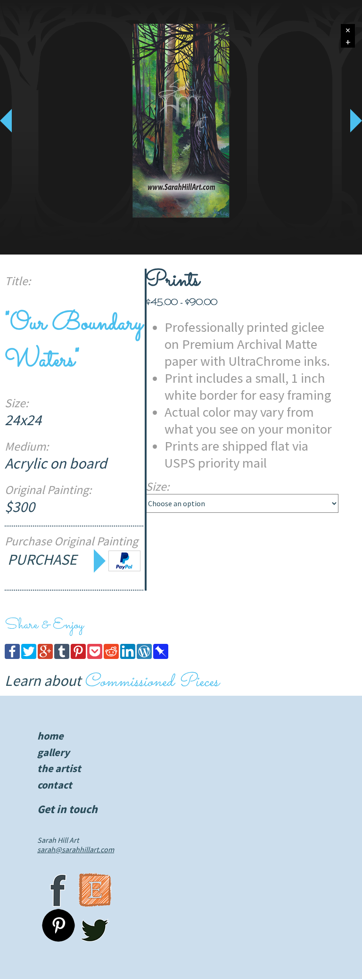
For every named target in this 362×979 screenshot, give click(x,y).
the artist (59, 768)
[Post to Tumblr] (61, 656)
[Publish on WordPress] (144, 656)
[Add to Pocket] (94, 656)
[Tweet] (28, 656)
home (50, 735)
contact (54, 784)
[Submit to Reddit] (111, 656)
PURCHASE (44, 559)
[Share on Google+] (45, 656)
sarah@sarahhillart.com (75, 849)
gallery (53, 752)
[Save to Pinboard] (160, 656)
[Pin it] (78, 656)
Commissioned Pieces (151, 682)
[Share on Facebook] (12, 656)
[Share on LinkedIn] (127, 656)
